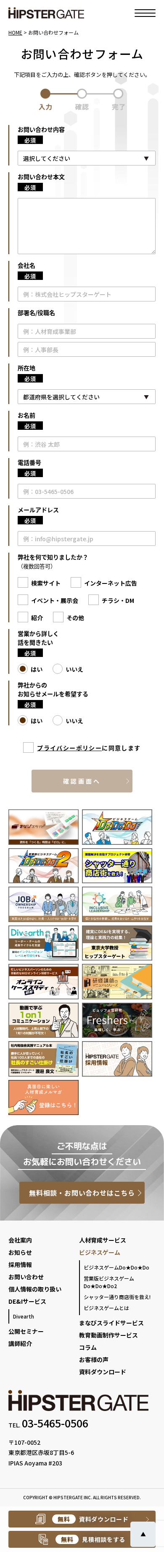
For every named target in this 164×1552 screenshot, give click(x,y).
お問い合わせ (26, 1277)
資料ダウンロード (102, 1371)
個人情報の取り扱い (34, 1289)
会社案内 (20, 1240)
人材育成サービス (102, 1240)
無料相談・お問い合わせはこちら (82, 1193)
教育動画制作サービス (108, 1335)
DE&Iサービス (27, 1301)
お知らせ (20, 1252)
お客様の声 (93, 1359)
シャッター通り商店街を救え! (117, 1296)
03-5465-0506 (55, 1422)
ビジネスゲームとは (106, 1307)
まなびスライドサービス (111, 1323)
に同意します (88, 748)
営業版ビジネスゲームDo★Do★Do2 (109, 1282)
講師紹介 (20, 1343)
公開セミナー (26, 1331)
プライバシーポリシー (69, 747)
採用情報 (20, 1264)
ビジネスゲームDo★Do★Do (116, 1267)
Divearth (23, 1316)
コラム (88, 1347)
